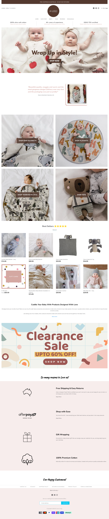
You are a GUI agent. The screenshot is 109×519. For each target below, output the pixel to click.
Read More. (59, 418)
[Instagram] (98, 8)
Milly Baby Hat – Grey (88, 290)
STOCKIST (32, 486)
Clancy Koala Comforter (62, 259)
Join (7, 8)
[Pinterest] (96, 8)
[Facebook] (93, 8)
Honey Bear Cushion (61, 290)
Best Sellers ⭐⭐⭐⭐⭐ (54, 226)
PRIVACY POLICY (72, 486)
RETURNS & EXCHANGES (58, 486)
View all (55, 230)
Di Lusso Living (58, 508)
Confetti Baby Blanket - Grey (8, 259)
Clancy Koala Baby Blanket (35, 259)
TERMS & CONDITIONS (86, 486)
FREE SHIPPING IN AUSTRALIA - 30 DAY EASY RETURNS (54, 2)
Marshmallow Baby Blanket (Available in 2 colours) (39, 291)
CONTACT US (23, 486)
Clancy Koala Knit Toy (88, 259)
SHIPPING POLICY (43, 486)
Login (3, 8)
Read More (58, 396)
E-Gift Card (4, 290)
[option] (54, 50)
